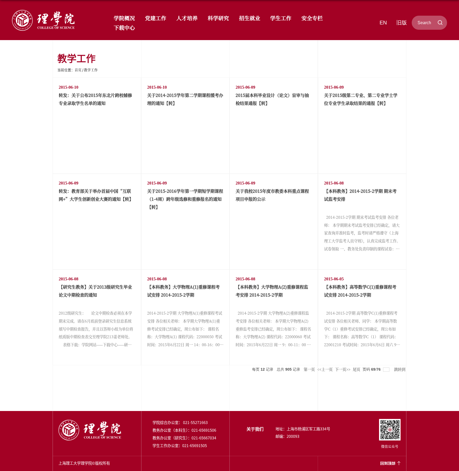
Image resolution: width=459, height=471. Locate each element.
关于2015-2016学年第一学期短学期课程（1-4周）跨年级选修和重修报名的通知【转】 (185, 199)
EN (383, 22)
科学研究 (218, 18)
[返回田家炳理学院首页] (43, 11)
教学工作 (91, 69)
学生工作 (280, 18)
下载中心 (124, 27)
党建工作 (155, 18)
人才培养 (187, 18)
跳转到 (400, 369)
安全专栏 (312, 18)
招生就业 (249, 18)
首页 (78, 69)
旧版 (401, 22)
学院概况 (124, 18)
